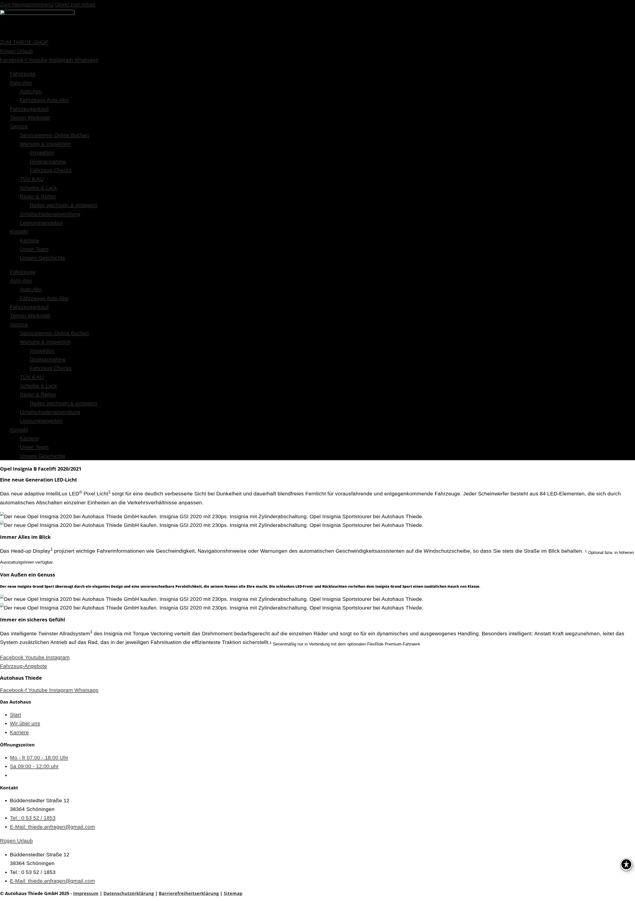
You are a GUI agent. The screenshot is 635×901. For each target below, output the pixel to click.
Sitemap (233, 893)
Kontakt (19, 231)
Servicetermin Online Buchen (54, 135)
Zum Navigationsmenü (27, 4)
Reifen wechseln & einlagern (63, 205)
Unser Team (34, 249)
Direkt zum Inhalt (75, 4)
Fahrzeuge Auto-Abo (44, 100)
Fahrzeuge (22, 73)
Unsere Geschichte (42, 257)
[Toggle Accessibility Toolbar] (626, 864)
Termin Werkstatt (30, 117)
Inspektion (42, 152)
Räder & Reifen (38, 196)
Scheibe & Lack (38, 188)
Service (19, 126)
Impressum (85, 893)
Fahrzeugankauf (29, 109)
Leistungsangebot (41, 222)
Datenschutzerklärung (128, 893)
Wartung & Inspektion (45, 144)
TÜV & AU (32, 179)
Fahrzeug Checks (51, 170)
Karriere (29, 240)
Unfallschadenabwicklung (50, 214)
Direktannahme (48, 161)
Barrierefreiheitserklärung (189, 893)
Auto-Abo (21, 82)
